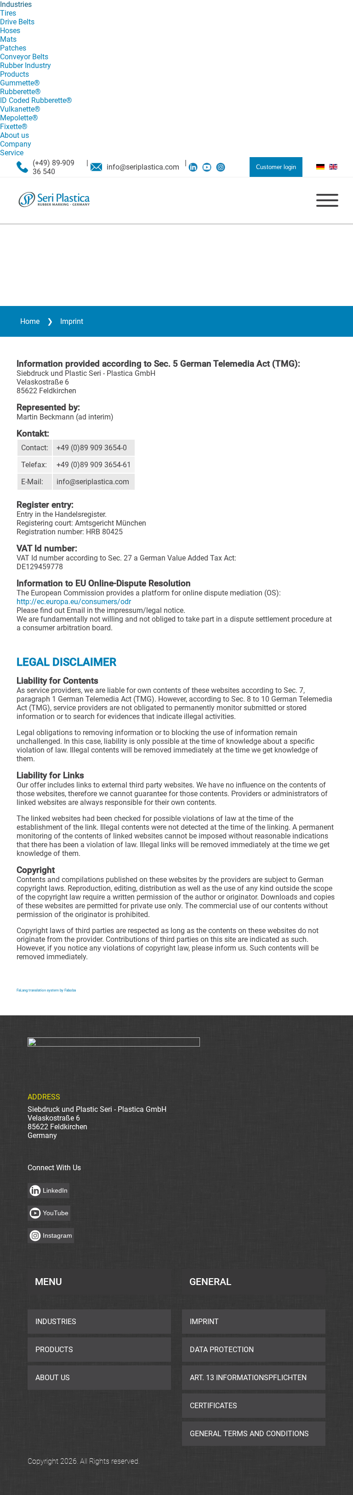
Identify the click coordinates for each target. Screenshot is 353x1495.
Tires (8, 13)
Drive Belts (17, 21)
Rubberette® (20, 91)
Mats (8, 39)
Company (15, 144)
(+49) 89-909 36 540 (53, 167)
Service (11, 152)
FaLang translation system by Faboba (46, 990)
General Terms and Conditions (249, 1433)
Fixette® (14, 126)
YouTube (55, 1213)
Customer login (276, 167)
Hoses (10, 30)
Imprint (204, 1321)
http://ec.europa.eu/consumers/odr (74, 601)
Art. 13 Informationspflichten (248, 1377)
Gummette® (20, 83)
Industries (16, 4)
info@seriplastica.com (143, 167)
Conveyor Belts (24, 56)
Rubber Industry (25, 65)
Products (14, 74)
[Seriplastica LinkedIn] (195, 167)
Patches (13, 48)
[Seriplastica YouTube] (209, 167)
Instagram (57, 1235)
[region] (176, 265)
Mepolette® (19, 117)
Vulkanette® (20, 109)
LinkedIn (55, 1190)
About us (14, 135)
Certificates (213, 1405)
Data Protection (222, 1349)
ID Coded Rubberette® (36, 100)
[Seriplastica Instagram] (223, 167)
